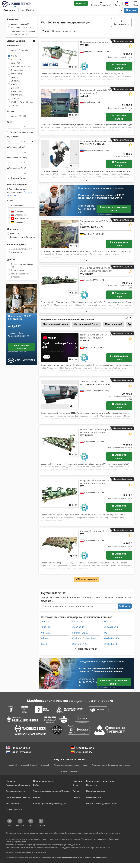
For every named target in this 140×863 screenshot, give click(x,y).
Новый (14, 233)
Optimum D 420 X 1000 (84, 638)
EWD (14, 105)
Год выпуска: (13, 136)
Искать (132, 10)
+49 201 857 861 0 (85, 747)
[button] (135, 3)
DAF (15, 88)
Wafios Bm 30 (111, 627)
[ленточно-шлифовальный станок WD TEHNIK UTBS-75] (59, 154)
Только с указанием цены (21, 132)
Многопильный (113, 324)
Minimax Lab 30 (80, 632)
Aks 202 (13, 765)
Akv (85, 765)
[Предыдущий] (43, 55)
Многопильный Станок (87, 324)
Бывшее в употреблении (22, 237)
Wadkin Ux (109, 621)
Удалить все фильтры (65, 31)
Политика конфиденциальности (66, 857)
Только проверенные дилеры (20, 275)
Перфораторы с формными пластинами (111, 765)
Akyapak (45, 765)
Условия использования (91, 857)
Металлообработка (21, 27)
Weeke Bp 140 (111, 643)
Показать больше (88, 648)
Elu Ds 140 (77, 621)
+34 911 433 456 (84, 752)
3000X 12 (45, 627)
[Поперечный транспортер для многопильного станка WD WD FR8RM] (59, 442)
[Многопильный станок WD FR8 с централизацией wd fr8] (59, 103)
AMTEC (16, 73)
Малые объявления (21, 248)
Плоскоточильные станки (66, 765)
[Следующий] (76, 55)
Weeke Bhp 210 (111, 638)
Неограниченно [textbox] (18, 205)
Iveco (15, 77)
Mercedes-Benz (20, 66)
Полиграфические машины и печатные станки (23, 32)
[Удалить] (121, 10)
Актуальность (121, 24)
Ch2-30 (44, 643)
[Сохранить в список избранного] (130, 46)
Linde (15, 80)
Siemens (17, 70)
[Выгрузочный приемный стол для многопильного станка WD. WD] (59, 493)
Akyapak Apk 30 (29, 765)
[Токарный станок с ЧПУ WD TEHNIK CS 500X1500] (59, 394)
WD (14, 55)
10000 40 (45, 621)
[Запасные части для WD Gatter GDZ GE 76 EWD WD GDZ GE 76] (59, 234)
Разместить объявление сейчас (113, 209)
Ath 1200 (45, 632)
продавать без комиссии (21, 346)
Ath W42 (45, 638)
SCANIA (16, 91)
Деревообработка (20, 23)
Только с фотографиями (22, 265)
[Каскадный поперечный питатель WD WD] (59, 544)
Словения (20, 214)
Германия (20, 222)
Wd (105, 632)
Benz (15, 63)
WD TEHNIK (17, 59)
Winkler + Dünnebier (22, 102)
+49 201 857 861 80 (21, 752)
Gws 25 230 (78, 627)
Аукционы (16, 252)
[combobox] (21, 205)
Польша (19, 211)
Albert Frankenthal (70, 771)
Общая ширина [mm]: (17, 157)
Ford (15, 98)
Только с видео (19, 270)
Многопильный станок (55, 324)
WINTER (17, 95)
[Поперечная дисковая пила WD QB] (59, 55)
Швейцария (21, 218)
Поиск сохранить (87, 579)
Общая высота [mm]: (17, 168)
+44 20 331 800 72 (20, 747)
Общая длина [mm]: (16, 147)
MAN (15, 84)
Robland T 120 (79, 643)
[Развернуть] (86, 82)
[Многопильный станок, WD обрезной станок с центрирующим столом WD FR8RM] (59, 280)
